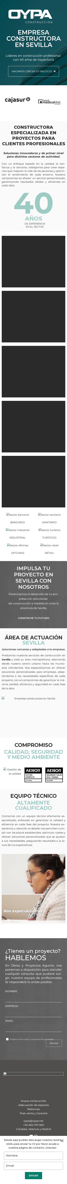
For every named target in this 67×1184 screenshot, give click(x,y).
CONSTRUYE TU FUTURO (33, 618)
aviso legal (24, 1039)
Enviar (33, 1175)
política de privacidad (43, 1039)
